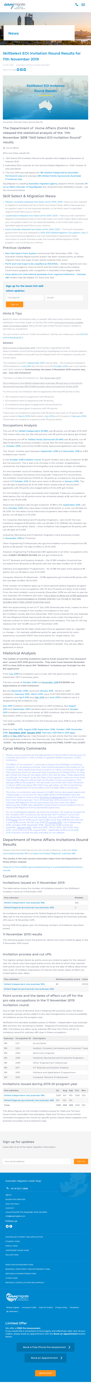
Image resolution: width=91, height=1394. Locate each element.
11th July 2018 (37, 822)
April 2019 (24, 697)
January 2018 (55, 817)
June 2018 (12, 822)
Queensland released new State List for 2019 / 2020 (32, 215)
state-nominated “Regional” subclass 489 (54, 853)
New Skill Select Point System (20, 253)
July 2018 (13, 674)
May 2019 (39, 697)
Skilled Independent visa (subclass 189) (24, 903)
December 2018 (19, 691)
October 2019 (13, 446)
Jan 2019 (49, 416)
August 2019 (39, 830)
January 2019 (71, 481)
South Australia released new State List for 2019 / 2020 (32, 229)
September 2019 (36, 363)
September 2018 (49, 451)
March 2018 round (28, 820)
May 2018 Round (65, 820)
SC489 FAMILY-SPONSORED (56, 794)
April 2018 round (47, 820)
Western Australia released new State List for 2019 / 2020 (34, 202)
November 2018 (71, 451)
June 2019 (55, 697)
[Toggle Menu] (83, 5)
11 (46, 822)
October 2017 (17, 814)
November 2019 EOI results (28, 65)
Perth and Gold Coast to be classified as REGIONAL (31, 264)
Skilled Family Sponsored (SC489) (45, 439)
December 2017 (18, 817)
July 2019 (26, 366)
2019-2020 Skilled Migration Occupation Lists (63, 232)
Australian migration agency (43, 183)
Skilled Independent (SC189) (33, 431)
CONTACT (9, 1208)
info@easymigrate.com (15, 1216)
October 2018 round (25, 460)
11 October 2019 (59, 366)
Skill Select (45, 65)
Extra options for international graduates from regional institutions (40, 274)
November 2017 (49, 814)
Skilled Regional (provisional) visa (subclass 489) (29, 907)
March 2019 (24, 416)
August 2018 (30, 729)
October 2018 (30, 682)
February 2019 (78, 416)
